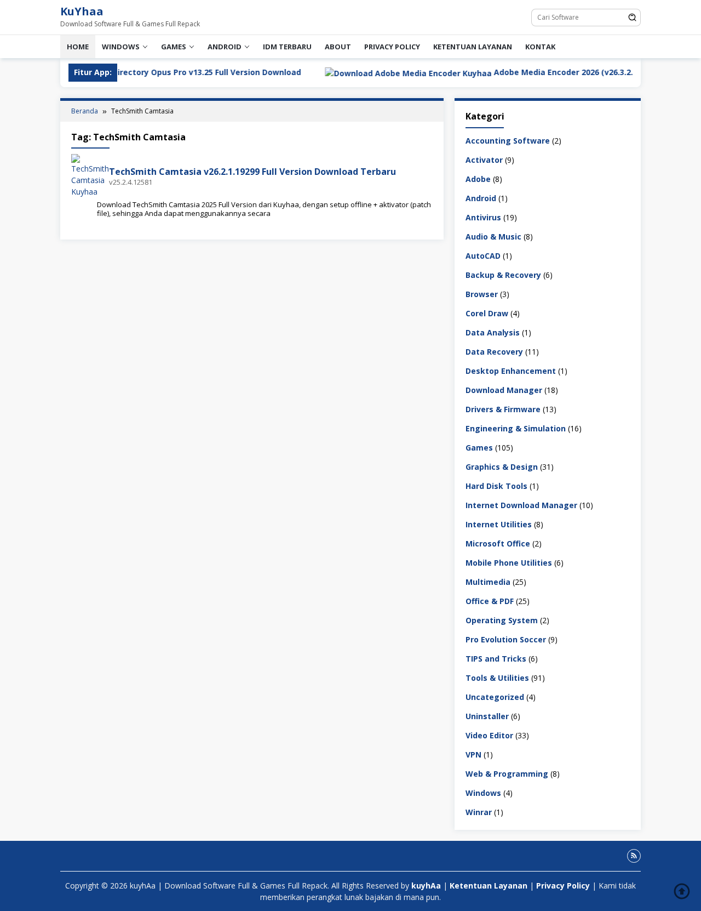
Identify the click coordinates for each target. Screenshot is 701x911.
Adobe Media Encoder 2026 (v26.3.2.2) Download (551, 72)
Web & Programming (507, 773)
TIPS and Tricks (496, 658)
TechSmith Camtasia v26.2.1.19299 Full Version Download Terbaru (252, 172)
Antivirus (483, 217)
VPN (473, 754)
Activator (484, 159)
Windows (121, 47)
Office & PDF (490, 600)
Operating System (502, 619)
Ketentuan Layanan (472, 47)
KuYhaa (82, 11)
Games (173, 47)
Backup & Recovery (503, 274)
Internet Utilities (499, 524)
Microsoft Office (498, 543)
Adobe (478, 178)
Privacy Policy (392, 47)
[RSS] (634, 856)
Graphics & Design (502, 466)
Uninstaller (487, 715)
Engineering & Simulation (516, 428)
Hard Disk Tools (496, 485)
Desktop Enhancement (511, 370)
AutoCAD (483, 255)
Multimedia (488, 581)
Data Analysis (493, 332)
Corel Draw (487, 313)
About (338, 47)
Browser (482, 293)
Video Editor (489, 735)
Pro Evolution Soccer (506, 639)
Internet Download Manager (521, 504)
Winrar (479, 811)
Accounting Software (508, 140)
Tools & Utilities (497, 677)
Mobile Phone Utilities (509, 562)
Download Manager (504, 389)
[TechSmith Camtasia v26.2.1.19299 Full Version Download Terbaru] (90, 175)
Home (78, 47)
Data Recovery (494, 351)
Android (225, 47)
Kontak (540, 47)
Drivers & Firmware (503, 408)
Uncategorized (495, 696)
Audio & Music (493, 236)
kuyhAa (427, 885)
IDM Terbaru (287, 47)
